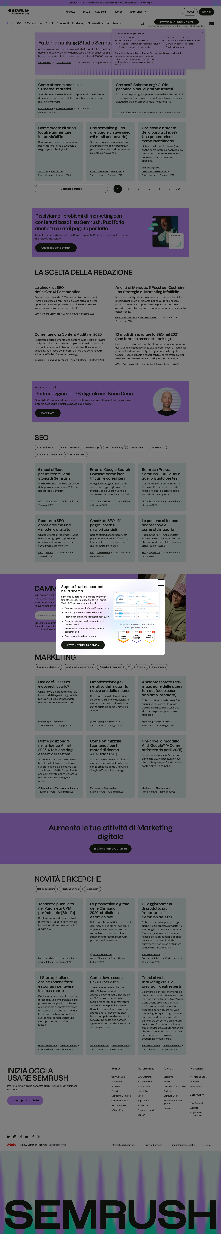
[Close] (161, 582)
